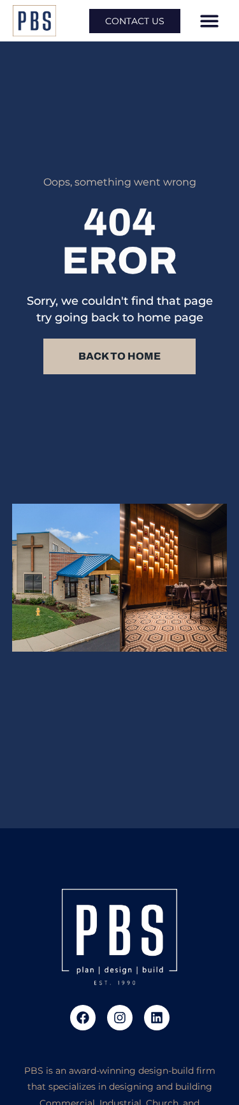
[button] (209, 21)
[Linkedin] (157, 1017)
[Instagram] (120, 1017)
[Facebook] (83, 1017)
